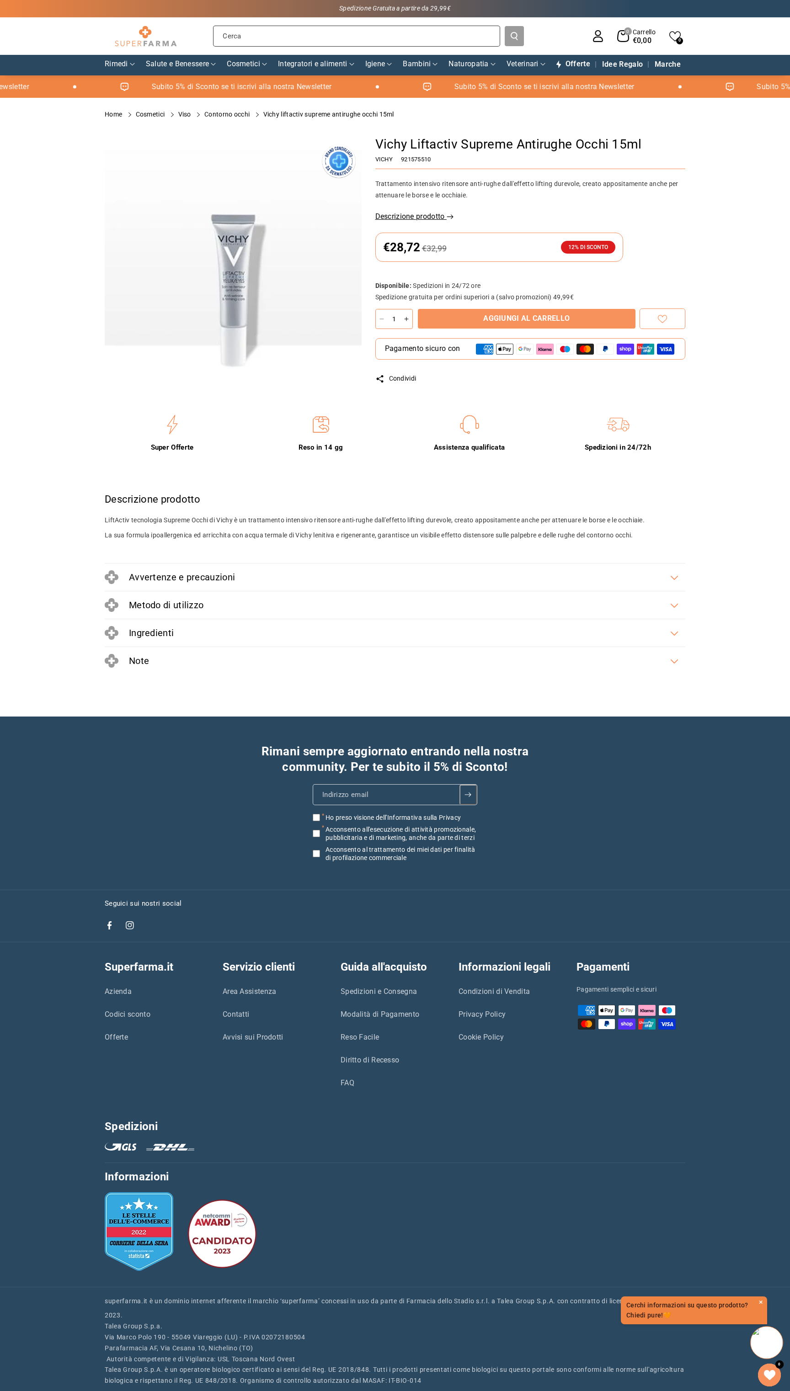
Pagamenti (603, 967)
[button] (636, 36)
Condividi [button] (402, 378)
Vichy (384, 159)
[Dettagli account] (598, 36)
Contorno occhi (227, 114)
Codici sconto (127, 1014)
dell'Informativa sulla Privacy (418, 817)
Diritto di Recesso (370, 1060)
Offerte (116, 1037)
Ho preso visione (393, 817)
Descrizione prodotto (411, 216)
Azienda (118, 991)
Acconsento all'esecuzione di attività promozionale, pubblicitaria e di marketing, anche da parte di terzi (401, 833)
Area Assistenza (250, 991)
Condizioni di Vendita (494, 991)
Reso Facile (360, 1037)
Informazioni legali (504, 967)
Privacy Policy (482, 1014)
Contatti (236, 1014)
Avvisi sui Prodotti (253, 1037)
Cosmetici (151, 114)
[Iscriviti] (468, 795)
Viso (185, 114)
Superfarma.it (139, 967)
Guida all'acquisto (384, 967)
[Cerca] (514, 36)
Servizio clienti (259, 967)
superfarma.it (126, 1301)
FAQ (347, 1082)
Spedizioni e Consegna (379, 991)
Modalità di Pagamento (380, 1014)
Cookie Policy (481, 1037)
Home (114, 114)
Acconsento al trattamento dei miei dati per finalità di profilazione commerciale (400, 853)
